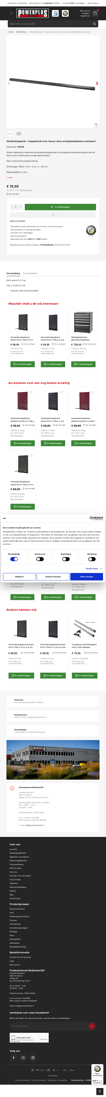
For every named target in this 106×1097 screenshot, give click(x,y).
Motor (12, 935)
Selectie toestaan (53, 577)
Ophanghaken (15, 939)
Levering (13, 849)
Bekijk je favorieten (17, 221)
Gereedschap (15, 924)
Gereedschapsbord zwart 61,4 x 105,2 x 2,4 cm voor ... (52, 338)
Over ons (13, 872)
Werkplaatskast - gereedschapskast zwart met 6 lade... (80, 338)
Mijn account (15, 965)
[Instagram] (33, 1057)
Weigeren (19, 577)
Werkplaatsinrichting (18, 947)
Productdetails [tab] (30, 273)
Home (11, 32)
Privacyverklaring (16, 864)
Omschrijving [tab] (13, 273)
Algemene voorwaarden (19, 857)
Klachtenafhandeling (18, 887)
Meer (11, 177)
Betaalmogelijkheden (18, 853)
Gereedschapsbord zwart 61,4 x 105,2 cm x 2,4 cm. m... (21, 338)
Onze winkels (15, 880)
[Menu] (101, 1065)
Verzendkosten (26, 190)
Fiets (12, 913)
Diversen (13, 920)
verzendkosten (17, 353)
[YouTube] (23, 1057)
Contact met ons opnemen (20, 957)
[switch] (40, 559)
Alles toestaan (86, 577)
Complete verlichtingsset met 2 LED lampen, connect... (84, 646)
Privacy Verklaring (39, 1080)
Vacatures (14, 883)
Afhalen (13, 891)
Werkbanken (21, 32)
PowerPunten (15, 898)
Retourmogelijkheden (18, 861)
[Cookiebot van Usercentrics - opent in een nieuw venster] (91, 518)
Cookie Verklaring (22, 1080)
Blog (11, 895)
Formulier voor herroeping (20, 876)
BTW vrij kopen (16, 868)
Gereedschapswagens (19, 928)
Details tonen (92, 568)
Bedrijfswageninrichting (19, 916)
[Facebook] (13, 1057)
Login (12, 961)
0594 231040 (29, 993)
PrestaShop (53, 1076)
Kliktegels (13, 932)
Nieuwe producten (17, 909)
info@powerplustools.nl (34, 825)
